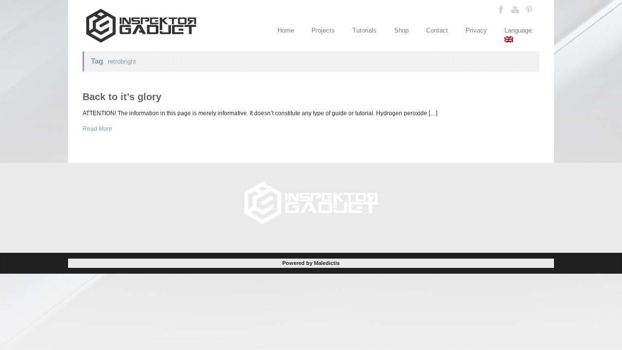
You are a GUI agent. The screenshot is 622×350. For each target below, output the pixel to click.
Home (285, 30)
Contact (437, 30)
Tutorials (364, 30)
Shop (401, 30)
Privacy (476, 30)
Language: (520, 30)
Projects (323, 30)
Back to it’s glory (122, 96)
